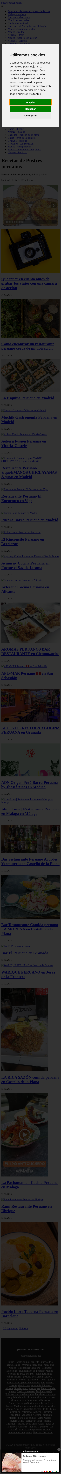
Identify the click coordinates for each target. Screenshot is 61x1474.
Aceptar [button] (30, 102)
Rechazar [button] (30, 108)
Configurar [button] (30, 115)
